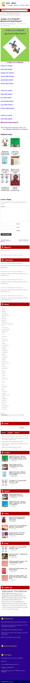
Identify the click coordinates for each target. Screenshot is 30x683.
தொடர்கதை (4, 366)
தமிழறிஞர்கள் (4, 357)
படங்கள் (3, 373)
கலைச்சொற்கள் (5, 340)
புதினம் (3, 387)
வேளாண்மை (4, 409)
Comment (3, 206)
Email (18, 227)
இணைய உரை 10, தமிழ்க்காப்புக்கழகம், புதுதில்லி (15, 171)
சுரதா (22, 607)
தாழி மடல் (22, 596)
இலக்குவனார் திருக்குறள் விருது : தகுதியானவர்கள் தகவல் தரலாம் (15, 436)
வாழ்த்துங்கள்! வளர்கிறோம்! (6, 667)
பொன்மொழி (4, 391)
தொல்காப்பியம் (5, 368)
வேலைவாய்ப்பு (4, 407)
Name (18, 223)
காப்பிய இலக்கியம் (5, 345)
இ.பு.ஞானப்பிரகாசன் (7, 601)
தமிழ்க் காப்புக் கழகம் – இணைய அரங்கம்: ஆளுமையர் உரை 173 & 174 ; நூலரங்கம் (17, 473)
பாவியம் (3, 382)
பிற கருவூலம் (4, 386)
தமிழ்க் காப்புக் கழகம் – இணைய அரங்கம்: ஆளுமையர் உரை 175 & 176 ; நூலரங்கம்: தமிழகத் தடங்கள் (15, 438)
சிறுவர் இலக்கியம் (24, 129)
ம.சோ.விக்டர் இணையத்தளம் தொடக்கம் (9, 664)
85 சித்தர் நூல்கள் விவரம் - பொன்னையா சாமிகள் (11, 658)
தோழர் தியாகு (11, 607)
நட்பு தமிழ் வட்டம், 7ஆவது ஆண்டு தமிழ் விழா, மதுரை (5, 189)
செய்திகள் (4, 354)
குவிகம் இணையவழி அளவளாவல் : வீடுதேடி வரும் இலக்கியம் (6, 240)
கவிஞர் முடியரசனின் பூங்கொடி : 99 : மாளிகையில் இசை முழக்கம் (18, 562)
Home (7, 13)
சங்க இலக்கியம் (5, 350)
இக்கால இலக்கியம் (5, 315)
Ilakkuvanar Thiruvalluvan (12, 129)
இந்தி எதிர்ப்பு (4, 318)
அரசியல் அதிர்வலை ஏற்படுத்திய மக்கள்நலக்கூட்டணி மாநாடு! (12, 255)
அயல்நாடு (4, 308)
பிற (2, 384)
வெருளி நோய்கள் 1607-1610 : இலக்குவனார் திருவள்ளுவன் (12, 279)
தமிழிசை (3, 359)
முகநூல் (3, 396)
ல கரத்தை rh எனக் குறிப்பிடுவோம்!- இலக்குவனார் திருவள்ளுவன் (18, 526)
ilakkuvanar (10, 594)
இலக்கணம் (4, 320)
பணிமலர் (3, 375)
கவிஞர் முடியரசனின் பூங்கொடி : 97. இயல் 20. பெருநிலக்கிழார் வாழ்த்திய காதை (18, 577)
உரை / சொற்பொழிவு (6, 329)
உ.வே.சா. (25, 603)
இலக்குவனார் (4, 322)
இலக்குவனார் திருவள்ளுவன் (14, 13)
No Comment (6, 25)
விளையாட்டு (4, 402)
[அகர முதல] (15, 6)
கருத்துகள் (10, 432)
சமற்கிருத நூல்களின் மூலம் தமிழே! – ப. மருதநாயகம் (24, 240)
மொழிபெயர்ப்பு (4, 398)
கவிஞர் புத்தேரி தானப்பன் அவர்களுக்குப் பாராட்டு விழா (12, 441)
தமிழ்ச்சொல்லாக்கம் (17, 599)
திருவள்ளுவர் (5, 599)
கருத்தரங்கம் (4, 336)
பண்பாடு (3, 377)
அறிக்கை (4, 309)
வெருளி (3, 403)
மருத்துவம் (4, 393)
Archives (2, 413)
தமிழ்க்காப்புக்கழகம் (7, 603)
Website (18, 230)
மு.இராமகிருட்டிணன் (6, 395)
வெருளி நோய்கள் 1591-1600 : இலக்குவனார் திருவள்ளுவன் (12, 295)
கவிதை (21, 127)
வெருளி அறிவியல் (5, 405)
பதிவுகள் (3, 432)
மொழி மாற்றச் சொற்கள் (17, 603)
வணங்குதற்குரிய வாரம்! (5, 250)
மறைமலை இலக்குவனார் (18, 601)
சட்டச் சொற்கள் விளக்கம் (13, 605)
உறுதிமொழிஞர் (5, 331)
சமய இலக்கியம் (5, 352)
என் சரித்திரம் (18, 607)
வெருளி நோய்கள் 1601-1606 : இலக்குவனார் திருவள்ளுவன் (12, 287)
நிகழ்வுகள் (4, 371)
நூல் (3, 593)
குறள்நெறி (4, 347)
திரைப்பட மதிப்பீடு (5, 363)
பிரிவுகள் (17, 432)
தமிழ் (10, 599)
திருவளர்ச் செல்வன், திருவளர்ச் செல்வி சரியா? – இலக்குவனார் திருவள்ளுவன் (17, 518)
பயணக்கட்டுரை (5, 379)
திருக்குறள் (4, 361)
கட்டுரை (3, 332)
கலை (3, 338)
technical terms (23, 605)
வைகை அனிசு (22, 598)
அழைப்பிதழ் (4, 313)
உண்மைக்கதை (5, 327)
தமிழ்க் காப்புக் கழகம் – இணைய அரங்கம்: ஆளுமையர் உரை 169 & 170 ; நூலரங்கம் (17, 503)
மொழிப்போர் (4, 400)
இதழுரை (3, 316)
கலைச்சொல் (5, 607)
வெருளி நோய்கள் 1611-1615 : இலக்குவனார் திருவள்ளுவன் (12, 271)
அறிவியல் (4, 311)
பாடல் (24, 127)
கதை (3, 334)
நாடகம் (3, 370)
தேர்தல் (3, 364)
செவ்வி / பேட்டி (5, 355)
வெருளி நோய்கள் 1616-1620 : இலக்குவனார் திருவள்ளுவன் (12, 263)
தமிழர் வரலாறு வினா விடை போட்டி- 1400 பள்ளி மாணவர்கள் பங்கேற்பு (13, 671)
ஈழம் (3, 325)
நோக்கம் (3, 661)
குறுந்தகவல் (4, 348)
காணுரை (3, 343)
